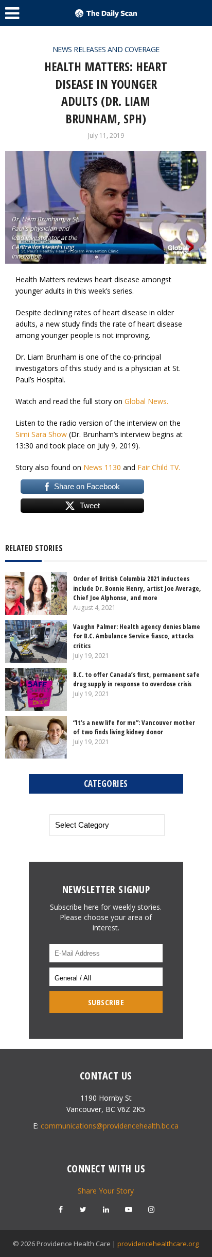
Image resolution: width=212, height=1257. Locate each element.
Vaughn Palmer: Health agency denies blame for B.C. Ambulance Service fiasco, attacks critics (136, 636)
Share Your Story (106, 1191)
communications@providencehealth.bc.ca (110, 1126)
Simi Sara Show (41, 434)
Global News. (146, 401)
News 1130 (102, 467)
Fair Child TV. (158, 467)
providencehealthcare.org (158, 1243)
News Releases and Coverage (106, 49)
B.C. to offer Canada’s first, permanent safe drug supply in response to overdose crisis (136, 679)
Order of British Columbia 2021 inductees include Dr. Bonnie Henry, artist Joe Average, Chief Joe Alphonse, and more (137, 588)
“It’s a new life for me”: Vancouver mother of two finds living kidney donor (134, 727)
